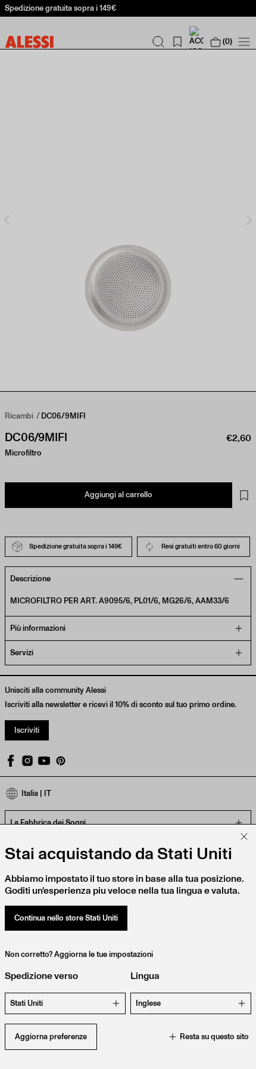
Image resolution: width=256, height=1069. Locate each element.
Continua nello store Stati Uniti (66, 917)
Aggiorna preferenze (51, 1036)
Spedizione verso (41, 975)
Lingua (145, 975)
